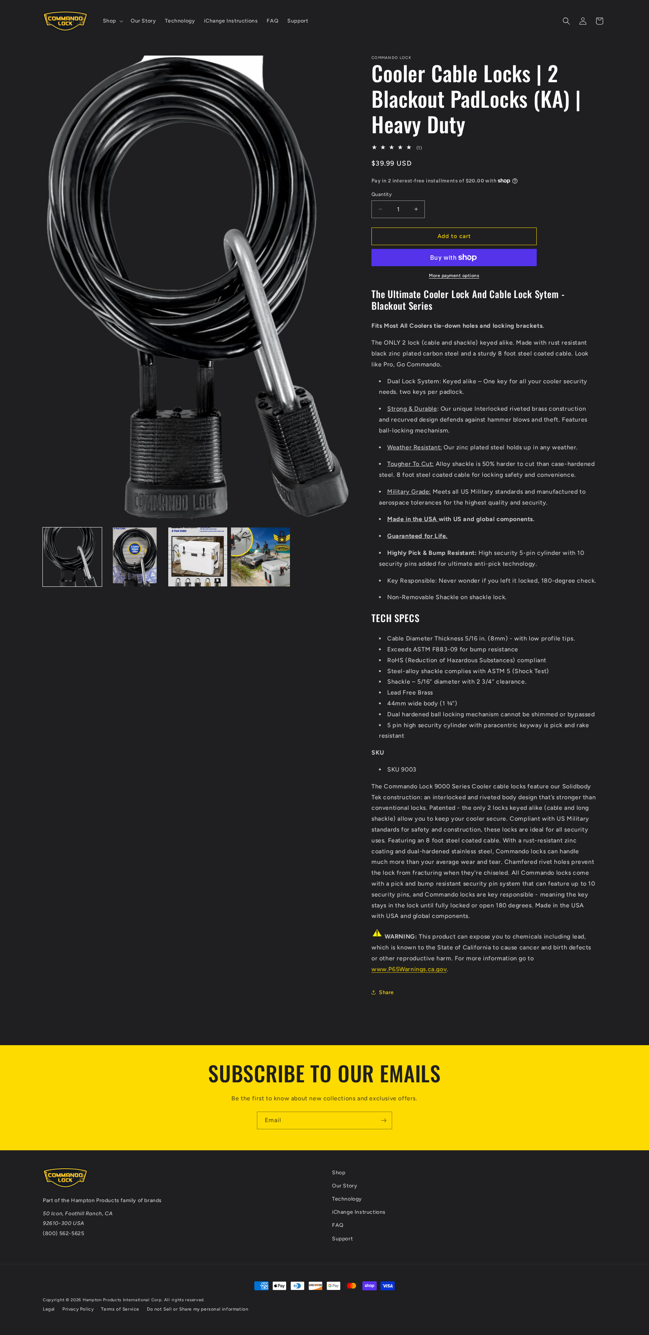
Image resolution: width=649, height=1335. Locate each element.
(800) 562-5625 (63, 1233)
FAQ (338, 1225)
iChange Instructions (359, 1212)
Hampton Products (95, 1200)
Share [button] (386, 992)
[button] (112, 21)
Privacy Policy (78, 1309)
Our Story (344, 1186)
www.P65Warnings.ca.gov (409, 969)
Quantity (381, 194)
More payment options (454, 275)
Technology (347, 1199)
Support (342, 1239)
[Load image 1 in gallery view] (72, 556)
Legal (49, 1309)
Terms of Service (120, 1309)
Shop (338, 1172)
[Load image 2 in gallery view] (135, 556)
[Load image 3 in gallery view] (197, 556)
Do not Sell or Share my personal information (197, 1309)
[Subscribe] (383, 1120)
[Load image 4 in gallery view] (260, 556)
